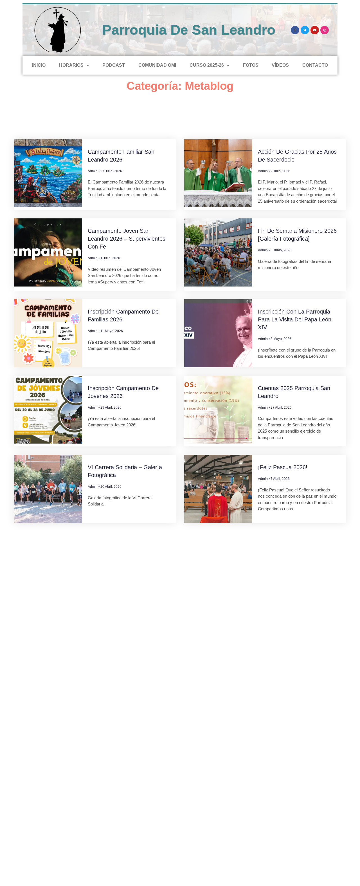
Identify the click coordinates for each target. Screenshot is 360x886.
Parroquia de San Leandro (188, 29)
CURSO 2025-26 (207, 65)
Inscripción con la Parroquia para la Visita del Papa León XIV (294, 319)
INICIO (39, 65)
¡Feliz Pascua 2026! (282, 467)
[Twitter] (305, 30)
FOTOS (250, 65)
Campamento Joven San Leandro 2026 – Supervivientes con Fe (126, 239)
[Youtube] (314, 30)
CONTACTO (315, 65)
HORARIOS (71, 65)
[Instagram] (324, 30)
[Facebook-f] (295, 30)
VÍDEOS (280, 65)
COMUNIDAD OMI (157, 65)
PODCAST (113, 65)
